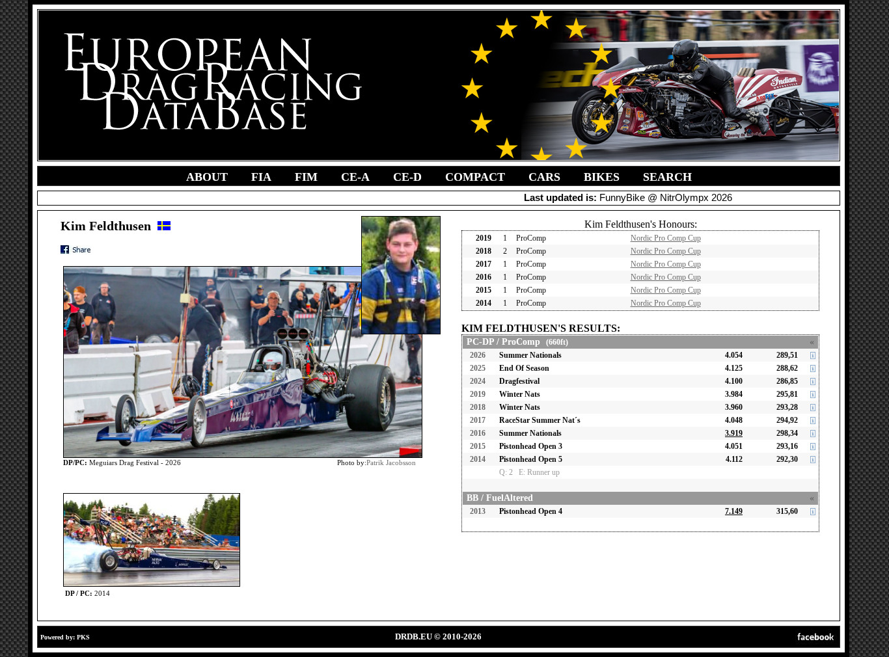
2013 (478, 511)
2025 (478, 368)
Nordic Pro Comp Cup (666, 238)
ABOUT (207, 176)
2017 (478, 420)
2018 (478, 407)
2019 (478, 394)
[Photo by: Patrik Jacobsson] (151, 496)
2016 (478, 433)
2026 (478, 355)
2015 (478, 446)
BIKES (602, 176)
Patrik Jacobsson (391, 462)
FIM (306, 176)
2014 (478, 459)
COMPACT (475, 176)
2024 (478, 381)
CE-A (355, 176)
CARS (544, 176)
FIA (261, 176)
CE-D (407, 176)
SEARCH (667, 176)
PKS (83, 637)
